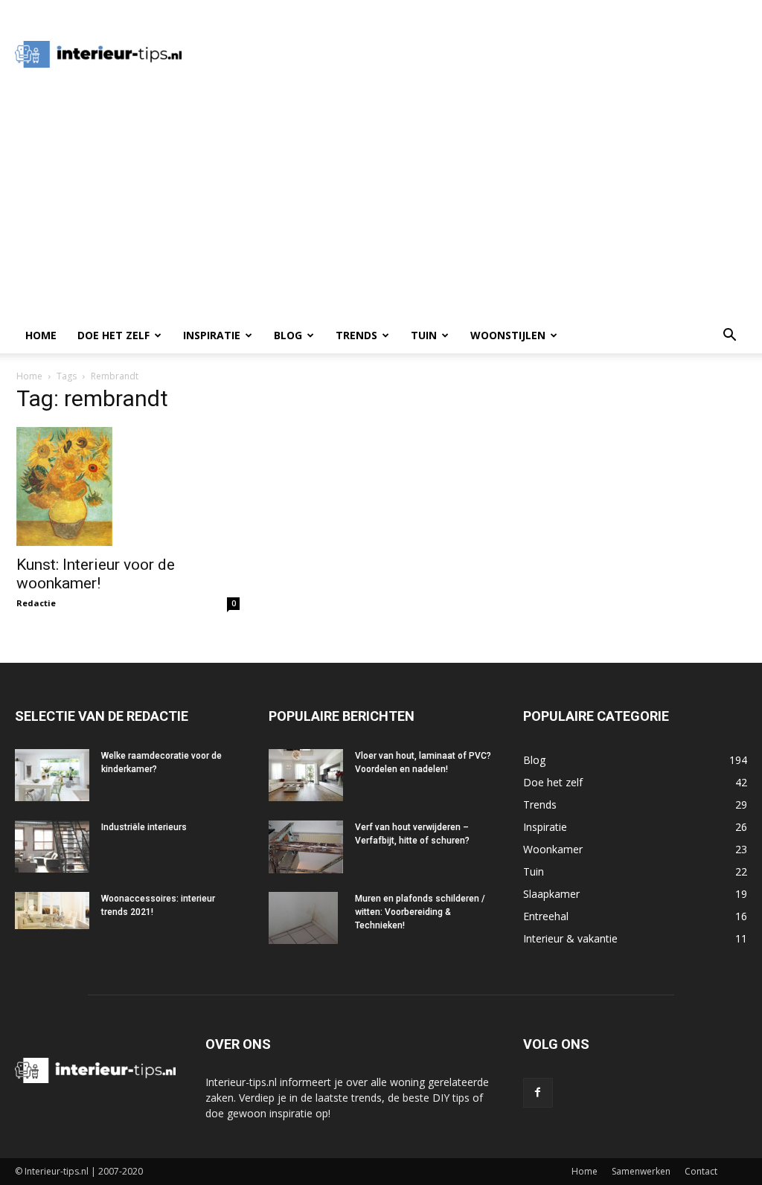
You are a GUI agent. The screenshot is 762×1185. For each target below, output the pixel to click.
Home (41, 335)
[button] (729, 337)
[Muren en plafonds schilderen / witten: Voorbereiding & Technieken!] (303, 918)
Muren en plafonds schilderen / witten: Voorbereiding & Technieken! (420, 912)
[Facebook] (538, 1093)
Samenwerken (641, 1171)
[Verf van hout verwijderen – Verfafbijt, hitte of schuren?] (306, 846)
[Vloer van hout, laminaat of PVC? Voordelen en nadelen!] (306, 775)
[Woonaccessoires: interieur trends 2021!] (52, 910)
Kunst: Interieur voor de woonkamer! (95, 574)
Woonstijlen (507, 335)
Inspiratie (211, 335)
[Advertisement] (473, 54)
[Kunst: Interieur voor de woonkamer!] (128, 486)
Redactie (36, 602)
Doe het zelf (113, 335)
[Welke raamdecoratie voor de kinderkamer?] (52, 775)
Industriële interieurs (144, 827)
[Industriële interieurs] (52, 846)
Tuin (424, 335)
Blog (288, 335)
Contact (701, 1171)
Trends (356, 335)
